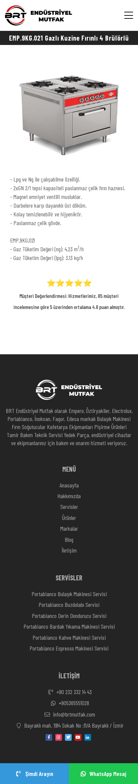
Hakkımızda (69, 496)
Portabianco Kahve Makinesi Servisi (69, 637)
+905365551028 (73, 703)
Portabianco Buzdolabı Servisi (69, 604)
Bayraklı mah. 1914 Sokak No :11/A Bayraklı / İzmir (73, 725)
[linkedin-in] (87, 737)
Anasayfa (69, 485)
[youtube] (78, 737)
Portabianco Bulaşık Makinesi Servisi (69, 593)
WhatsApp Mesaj (107, 773)
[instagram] (58, 737)
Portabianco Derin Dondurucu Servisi (69, 615)
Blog (69, 539)
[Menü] (128, 15)
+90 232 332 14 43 (73, 691)
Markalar (69, 528)
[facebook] (49, 737)
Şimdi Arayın (38, 773)
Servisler (69, 506)
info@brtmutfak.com (73, 714)
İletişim (69, 550)
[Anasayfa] (38, 15)
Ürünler (69, 517)
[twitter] (68, 737)
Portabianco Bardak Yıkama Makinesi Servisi (69, 626)
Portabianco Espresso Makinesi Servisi (69, 648)
